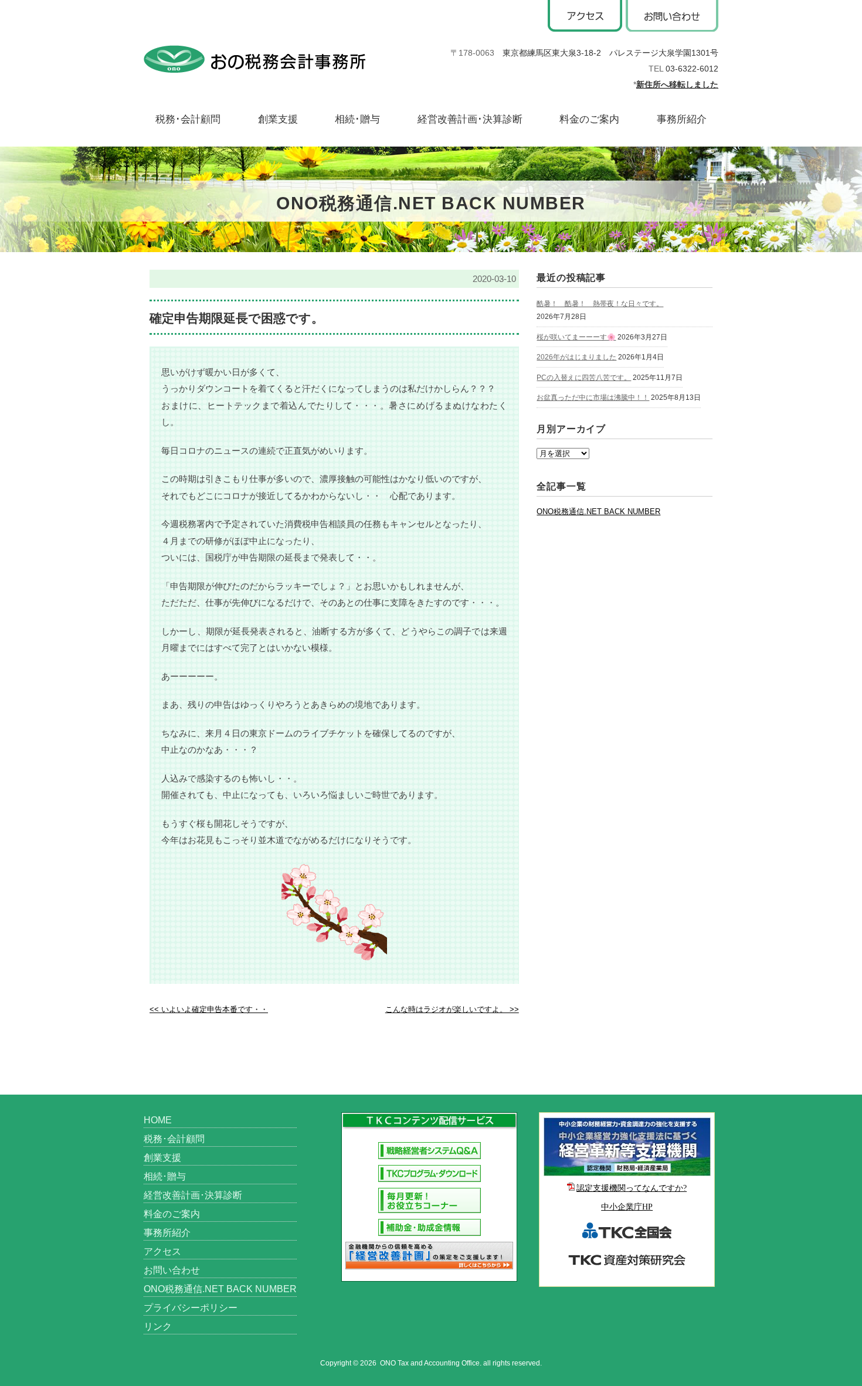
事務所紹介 (682, 119)
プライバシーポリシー (190, 1308)
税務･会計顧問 (187, 119)
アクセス (162, 1251)
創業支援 (278, 119)
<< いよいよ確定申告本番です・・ (209, 1009)
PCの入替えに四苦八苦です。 (584, 377)
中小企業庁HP (627, 1206)
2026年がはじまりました (576, 357)
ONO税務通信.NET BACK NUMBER (598, 511)
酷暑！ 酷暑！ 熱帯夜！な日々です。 (600, 304)
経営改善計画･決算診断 (470, 119)
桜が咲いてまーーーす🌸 (576, 337)
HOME (158, 1120)
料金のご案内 (589, 119)
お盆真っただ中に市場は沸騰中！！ (593, 397)
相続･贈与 (357, 119)
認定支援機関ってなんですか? (631, 1188)
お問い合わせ (172, 1270)
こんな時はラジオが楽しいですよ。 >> (452, 1009)
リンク (158, 1326)
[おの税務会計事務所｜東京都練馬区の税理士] (254, 56)
